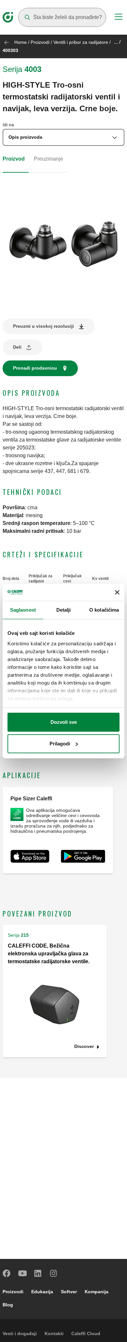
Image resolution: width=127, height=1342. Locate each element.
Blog (8, 1304)
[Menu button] (118, 17)
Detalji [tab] (63, 610)
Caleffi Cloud (85, 1333)
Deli (17, 347)
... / (117, 42)
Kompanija (96, 1291)
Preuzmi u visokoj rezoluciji (43, 326)
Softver (69, 1291)
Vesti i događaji (20, 1333)
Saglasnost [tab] (23, 610)
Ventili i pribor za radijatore (80, 42)
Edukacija (42, 1291)
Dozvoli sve (63, 722)
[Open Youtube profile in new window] (22, 1273)
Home (20, 42)
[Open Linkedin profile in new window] (38, 1273)
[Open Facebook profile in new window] (7, 1273)
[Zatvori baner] (117, 592)
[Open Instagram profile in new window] (53, 1273)
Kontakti (54, 1333)
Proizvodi (40, 42)
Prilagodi (59, 743)
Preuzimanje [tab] (48, 159)
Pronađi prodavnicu (35, 368)
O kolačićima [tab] (104, 610)
